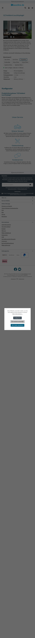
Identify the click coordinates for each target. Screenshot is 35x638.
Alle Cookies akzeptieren (17, 325)
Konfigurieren (17, 318)
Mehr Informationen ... (17, 314)
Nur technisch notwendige (17, 321)
